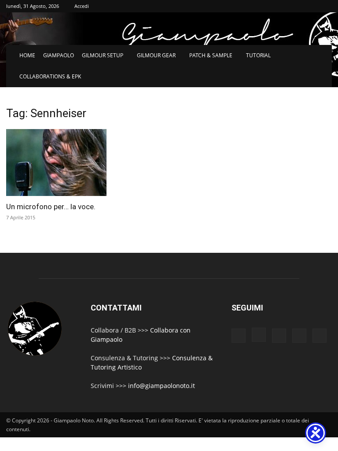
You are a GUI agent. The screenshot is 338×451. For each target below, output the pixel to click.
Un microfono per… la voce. (51, 206)
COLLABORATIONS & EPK (50, 76)
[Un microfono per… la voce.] (56, 162)
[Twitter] (299, 336)
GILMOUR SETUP (102, 55)
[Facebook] (238, 336)
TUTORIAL (258, 55)
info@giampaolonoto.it (161, 385)
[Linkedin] (279, 336)
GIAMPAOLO (58, 55)
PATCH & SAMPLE (210, 55)
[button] (321, 56)
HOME (27, 55)
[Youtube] (319, 336)
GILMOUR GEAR (156, 55)
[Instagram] (259, 335)
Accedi (81, 6)
